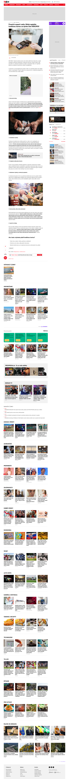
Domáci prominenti (29, 482)
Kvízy (41, 4)
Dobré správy (8, 508)
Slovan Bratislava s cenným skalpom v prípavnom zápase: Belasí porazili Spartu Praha (20, 563)
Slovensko (16, 566)
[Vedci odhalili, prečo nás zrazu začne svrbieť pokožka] (9, 493)
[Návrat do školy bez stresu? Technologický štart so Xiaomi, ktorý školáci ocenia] (43, 514)
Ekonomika (36, 4)
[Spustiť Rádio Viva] (57, 22)
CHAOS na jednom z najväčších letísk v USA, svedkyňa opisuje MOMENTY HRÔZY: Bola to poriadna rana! (59, 147)
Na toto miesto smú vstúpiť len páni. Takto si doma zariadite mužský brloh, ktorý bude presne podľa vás (8, 694)
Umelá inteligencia (40, 652)
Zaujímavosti (29, 4)
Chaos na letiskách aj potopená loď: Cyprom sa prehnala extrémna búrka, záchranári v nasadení (22, 415)
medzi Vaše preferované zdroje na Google (21, 254)
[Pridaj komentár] (5, 246)
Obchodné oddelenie (37, 772)
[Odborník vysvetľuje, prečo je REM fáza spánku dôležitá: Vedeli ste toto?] (25, 390)
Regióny (39, 437)
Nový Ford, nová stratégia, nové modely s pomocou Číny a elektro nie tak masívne (20, 585)
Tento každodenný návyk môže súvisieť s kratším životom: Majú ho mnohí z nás (20, 499)
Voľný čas (57, 4)
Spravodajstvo (36, 769)
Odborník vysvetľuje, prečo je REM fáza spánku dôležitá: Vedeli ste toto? (25, 397)
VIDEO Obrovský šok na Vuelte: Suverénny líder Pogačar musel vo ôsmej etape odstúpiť (8, 563)
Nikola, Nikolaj (43, 1)
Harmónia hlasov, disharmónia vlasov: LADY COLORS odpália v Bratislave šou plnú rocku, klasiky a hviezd (31, 355)
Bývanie (6, 681)
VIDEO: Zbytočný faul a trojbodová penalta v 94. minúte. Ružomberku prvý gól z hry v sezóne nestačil (31, 672)
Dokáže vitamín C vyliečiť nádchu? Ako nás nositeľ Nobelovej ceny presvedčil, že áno (20, 649)
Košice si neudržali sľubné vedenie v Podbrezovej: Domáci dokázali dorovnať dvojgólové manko (30, 564)
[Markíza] (50, 127)
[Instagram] (51, 767)
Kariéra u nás (8, 773)
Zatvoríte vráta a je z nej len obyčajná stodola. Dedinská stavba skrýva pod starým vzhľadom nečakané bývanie (42, 694)
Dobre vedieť (5, 357)
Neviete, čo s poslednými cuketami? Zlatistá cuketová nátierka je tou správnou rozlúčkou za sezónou (8, 715)
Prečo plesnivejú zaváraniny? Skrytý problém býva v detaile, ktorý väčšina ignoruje (19, 714)
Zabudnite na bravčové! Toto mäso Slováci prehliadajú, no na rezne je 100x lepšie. (19, 629)
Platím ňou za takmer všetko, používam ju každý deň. (20, 241)
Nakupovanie (16, 251)
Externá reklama (22, 770)
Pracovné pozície (7, 331)
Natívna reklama (22, 776)
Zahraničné (11, 4)
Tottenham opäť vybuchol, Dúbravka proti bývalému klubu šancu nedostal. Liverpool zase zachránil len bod (8, 672)
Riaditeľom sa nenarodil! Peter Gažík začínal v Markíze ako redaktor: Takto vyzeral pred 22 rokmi (31, 479)
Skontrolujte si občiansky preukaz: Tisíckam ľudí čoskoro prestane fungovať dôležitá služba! (9, 542)
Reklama (21, 767)
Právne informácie (8, 769)
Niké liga (27, 567)
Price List (21, 774)
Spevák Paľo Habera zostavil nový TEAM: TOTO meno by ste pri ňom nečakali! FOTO (42, 478)
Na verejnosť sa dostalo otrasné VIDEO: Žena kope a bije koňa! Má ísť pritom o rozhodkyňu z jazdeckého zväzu (43, 457)
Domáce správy (9, 422)
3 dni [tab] (59, 60)
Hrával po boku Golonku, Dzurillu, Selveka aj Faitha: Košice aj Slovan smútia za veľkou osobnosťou (42, 564)
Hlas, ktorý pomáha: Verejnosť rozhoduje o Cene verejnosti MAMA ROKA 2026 (30, 607)
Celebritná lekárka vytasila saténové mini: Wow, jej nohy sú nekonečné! (8, 478)
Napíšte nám (8, 774)
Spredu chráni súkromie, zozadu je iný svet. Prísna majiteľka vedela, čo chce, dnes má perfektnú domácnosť (31, 694)
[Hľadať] (64, 5)
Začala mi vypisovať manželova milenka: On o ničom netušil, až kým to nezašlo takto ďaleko (59, 119)
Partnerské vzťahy (58, 117)
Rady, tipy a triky (6, 610)
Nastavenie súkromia (9, 772)
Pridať (40, 254)
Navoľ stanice (51, 141)
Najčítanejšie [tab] (53, 60)
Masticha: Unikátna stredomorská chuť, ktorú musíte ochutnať (31, 628)
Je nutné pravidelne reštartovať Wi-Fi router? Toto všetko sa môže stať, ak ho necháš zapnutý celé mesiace (9, 650)
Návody (5, 653)
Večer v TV (58, 124)
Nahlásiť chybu (11, 258)
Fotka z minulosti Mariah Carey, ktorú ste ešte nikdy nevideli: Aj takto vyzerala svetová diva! (20, 478)
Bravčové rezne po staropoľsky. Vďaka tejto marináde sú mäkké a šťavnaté (8, 629)
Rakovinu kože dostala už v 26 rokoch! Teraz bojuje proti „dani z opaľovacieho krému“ (31, 499)
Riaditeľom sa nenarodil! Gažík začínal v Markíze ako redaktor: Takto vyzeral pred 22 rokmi (39, 398)
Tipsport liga (39, 567)
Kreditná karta (22, 251)
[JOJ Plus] (50, 138)
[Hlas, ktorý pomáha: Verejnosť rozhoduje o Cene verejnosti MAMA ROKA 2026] (31, 600)
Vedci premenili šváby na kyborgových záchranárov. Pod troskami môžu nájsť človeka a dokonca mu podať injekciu (31, 650)
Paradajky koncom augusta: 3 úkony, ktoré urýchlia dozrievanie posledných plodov (30, 714)
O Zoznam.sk (8, 767)
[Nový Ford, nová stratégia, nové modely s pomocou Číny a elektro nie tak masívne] (20, 578)
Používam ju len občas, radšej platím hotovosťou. (19, 243)
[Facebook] (49, 767)
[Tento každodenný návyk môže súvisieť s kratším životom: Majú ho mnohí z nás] (20, 493)
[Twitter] (53, 767)
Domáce (6, 4)
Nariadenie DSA (8, 776)
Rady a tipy (27, 630)
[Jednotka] (50, 132)
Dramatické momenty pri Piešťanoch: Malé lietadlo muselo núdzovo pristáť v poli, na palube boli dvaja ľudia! (25, 417)
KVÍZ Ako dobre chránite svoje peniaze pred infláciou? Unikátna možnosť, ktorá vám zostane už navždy (19, 355)
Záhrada (27, 717)
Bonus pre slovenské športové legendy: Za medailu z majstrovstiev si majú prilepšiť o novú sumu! (31, 543)
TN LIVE (6, 659)
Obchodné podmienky (23, 772)
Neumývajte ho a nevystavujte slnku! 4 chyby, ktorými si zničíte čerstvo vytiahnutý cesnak (43, 714)
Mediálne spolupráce (29, 610)
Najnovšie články (8, 406)
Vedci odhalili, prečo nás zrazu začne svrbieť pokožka (14, 412)
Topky (14, 22)
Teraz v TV (51, 124)
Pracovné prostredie (40, 611)
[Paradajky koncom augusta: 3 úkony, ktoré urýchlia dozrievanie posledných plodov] (31, 708)
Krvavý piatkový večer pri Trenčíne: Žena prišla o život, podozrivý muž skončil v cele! (31, 434)
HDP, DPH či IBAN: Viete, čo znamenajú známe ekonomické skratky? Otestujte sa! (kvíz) (20, 542)
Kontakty (36, 767)
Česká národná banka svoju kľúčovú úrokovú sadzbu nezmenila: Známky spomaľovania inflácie (8, 278)
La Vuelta (5, 566)
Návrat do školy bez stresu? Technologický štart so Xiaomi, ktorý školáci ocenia (42, 520)
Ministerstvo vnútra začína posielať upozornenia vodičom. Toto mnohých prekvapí (30, 585)
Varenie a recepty (10, 617)
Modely (16, 588)
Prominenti (18, 4)
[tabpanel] (57, 71)
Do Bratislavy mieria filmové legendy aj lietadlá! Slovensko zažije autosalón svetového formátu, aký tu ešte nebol (43, 355)
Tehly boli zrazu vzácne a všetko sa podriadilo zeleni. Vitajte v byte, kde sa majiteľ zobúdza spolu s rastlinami (20, 694)
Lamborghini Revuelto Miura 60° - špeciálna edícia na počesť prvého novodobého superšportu (42, 585)
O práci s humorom (17, 611)
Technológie (8, 637)
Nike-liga (16, 675)
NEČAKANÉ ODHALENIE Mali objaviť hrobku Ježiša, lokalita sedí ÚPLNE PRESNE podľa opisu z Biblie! (23, 409)
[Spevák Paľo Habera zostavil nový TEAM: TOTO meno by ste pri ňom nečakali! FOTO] (43, 471)
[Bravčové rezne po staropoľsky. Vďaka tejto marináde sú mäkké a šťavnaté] (9, 622)
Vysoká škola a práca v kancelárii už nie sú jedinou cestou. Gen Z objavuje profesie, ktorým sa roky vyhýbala (43, 608)
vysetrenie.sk (17, 502)
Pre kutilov (8, 702)
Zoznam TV (8, 383)
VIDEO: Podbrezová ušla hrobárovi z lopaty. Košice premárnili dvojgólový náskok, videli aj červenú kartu (20, 672)
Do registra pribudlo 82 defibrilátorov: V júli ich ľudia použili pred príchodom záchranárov (42, 434)
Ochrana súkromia (8, 770)
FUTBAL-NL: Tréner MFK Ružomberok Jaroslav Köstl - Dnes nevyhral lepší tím (11, 397)
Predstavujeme (40, 588)
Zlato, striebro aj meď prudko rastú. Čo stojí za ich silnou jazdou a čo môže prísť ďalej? (42, 542)
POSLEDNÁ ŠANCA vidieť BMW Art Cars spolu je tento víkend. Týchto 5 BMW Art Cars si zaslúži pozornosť (8, 586)
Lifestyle (51, 4)
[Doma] (50, 135)
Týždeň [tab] (63, 60)
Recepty (5, 718)
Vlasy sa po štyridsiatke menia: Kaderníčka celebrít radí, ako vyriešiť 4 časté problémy (42, 499)
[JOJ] (50, 130)
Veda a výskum (17, 652)
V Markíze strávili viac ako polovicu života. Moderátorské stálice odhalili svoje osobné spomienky (42, 672)
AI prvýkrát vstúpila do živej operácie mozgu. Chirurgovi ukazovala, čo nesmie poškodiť (42, 649)
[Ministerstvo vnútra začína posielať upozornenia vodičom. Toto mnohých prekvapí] (31, 578)
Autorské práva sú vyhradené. (53, 770)
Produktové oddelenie (37, 770)
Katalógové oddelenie (37, 773)
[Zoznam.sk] (51, 772)
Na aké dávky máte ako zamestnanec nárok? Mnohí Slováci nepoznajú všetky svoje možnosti (8, 607)
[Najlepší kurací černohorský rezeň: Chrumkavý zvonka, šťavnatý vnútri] (43, 622)
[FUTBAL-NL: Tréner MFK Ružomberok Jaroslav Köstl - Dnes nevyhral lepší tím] (11, 390)
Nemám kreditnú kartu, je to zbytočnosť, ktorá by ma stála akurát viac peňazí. (25, 245)
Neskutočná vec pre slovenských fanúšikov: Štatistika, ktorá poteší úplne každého (8, 354)
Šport (24, 4)
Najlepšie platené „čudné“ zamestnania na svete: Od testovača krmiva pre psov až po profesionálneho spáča (20, 608)
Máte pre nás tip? (36, 776)
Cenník (21, 773)
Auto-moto (7, 573)
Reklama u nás (22, 769)
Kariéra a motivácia (10, 595)
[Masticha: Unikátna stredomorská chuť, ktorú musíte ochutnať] (31, 622)
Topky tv (46, 4)
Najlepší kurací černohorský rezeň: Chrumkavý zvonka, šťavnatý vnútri (41, 629)
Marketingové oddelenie (38, 774)
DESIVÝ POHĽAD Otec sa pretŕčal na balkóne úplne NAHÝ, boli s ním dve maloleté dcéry (9, 456)
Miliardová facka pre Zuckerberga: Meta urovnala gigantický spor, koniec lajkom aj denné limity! (20, 435)
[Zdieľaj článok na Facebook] (5, 250)
